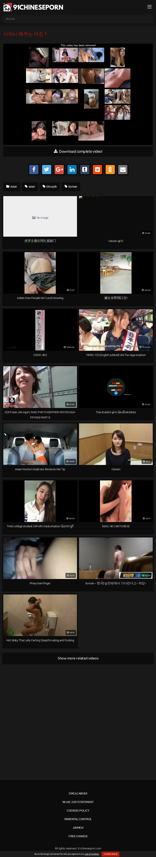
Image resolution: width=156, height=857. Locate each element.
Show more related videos (78, 658)
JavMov (78, 827)
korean (72, 186)
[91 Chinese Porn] (33, 7)
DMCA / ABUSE (78, 793)
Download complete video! (80, 151)
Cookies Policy (78, 810)
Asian (13, 186)
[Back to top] (149, 848)
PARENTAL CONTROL (78, 819)
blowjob (51, 186)
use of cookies (91, 854)
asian (31, 186)
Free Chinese (78, 836)
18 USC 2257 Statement (78, 802)
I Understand (110, 854)
